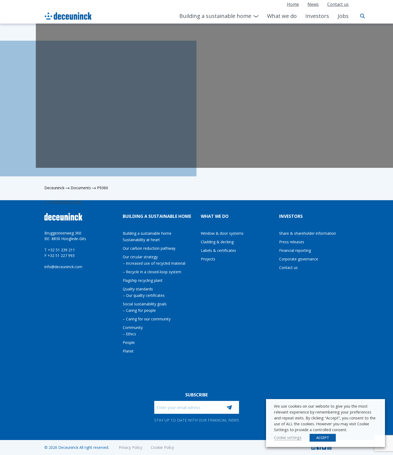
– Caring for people (139, 310)
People (129, 342)
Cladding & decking (217, 241)
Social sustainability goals (145, 303)
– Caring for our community (147, 318)
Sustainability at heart (141, 239)
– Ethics (129, 333)
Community (133, 327)
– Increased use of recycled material (154, 263)
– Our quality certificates (144, 295)
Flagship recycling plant (143, 280)
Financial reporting (295, 250)
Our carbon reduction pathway (149, 248)
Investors (317, 16)
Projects (208, 258)
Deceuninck (54, 187)
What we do (282, 16)
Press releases (291, 241)
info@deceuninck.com (63, 266)
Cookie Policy (162, 447)
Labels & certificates (218, 250)
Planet (128, 351)
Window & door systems (222, 233)
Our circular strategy (140, 256)
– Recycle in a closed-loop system (152, 271)
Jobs (343, 16)
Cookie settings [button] (288, 437)
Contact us (338, 4)
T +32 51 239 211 (59, 249)
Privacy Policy (130, 447)
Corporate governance (298, 258)
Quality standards (138, 288)
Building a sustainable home (215, 16)
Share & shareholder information (307, 233)
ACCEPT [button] (322, 437)
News (313, 4)
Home (293, 4)
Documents (81, 187)
